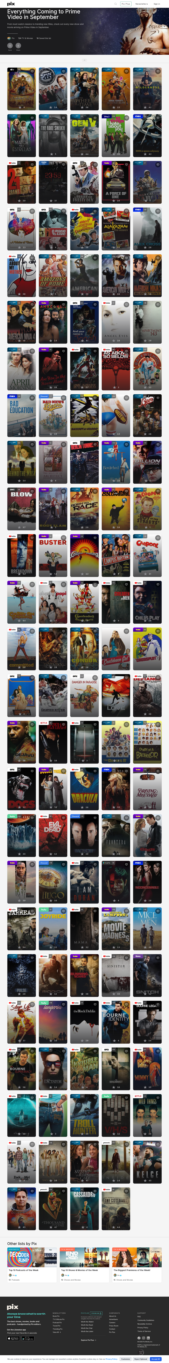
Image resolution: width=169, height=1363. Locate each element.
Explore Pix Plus (87, 1340)
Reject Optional (141, 1359)
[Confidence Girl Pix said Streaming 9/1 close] (116, 648)
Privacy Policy (142, 1328)
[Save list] (10, 45)
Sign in (157, 4)
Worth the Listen (87, 1331)
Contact (112, 1329)
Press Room (113, 1326)
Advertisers (113, 1319)
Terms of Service (144, 1331)
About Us (112, 1316)
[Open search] (115, 4)
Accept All (156, 1359)
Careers (112, 1323)
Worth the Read (87, 1325)
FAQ (139, 1317)
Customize (125, 1359)
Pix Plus (112, 1332)
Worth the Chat (86, 1328)
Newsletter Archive (144, 1324)
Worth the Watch (87, 1322)
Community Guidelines (145, 1320)
